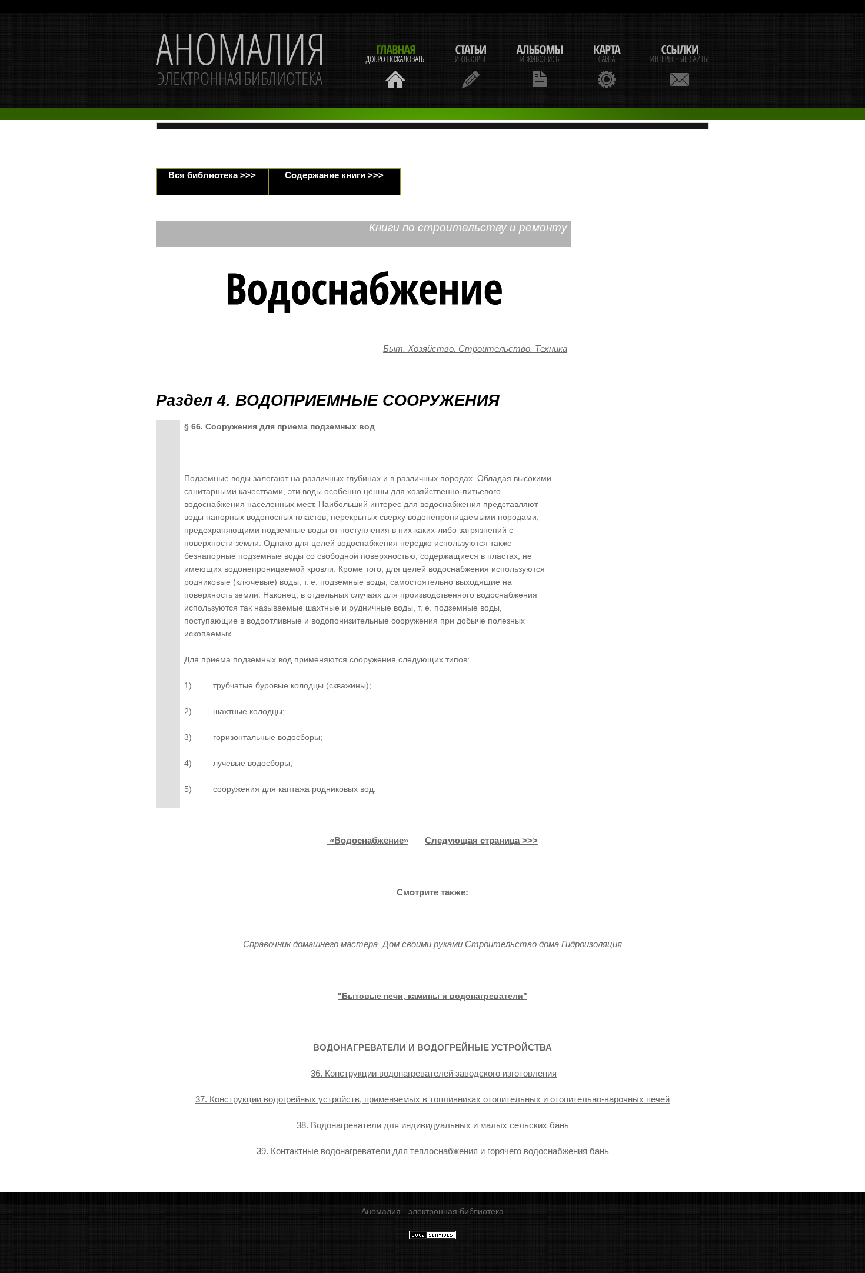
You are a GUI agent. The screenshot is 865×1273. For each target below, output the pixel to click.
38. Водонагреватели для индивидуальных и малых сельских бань (433, 1125)
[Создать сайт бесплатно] (432, 1237)
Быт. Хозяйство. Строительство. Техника (475, 349)
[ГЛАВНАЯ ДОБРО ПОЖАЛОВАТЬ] (395, 65)
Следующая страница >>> (481, 840)
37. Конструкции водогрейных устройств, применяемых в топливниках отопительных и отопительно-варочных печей (432, 1099)
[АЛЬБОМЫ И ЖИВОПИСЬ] (539, 65)
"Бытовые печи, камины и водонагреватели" (432, 996)
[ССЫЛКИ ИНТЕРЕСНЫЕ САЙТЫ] (679, 65)
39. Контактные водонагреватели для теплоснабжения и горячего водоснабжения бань (433, 1151)
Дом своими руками (422, 944)
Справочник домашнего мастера (310, 944)
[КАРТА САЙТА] (606, 65)
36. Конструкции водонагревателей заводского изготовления (434, 1073)
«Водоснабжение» (369, 840)
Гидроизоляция (591, 944)
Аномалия (381, 1211)
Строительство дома (512, 944)
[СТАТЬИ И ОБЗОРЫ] (470, 65)
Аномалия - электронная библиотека (240, 60)
